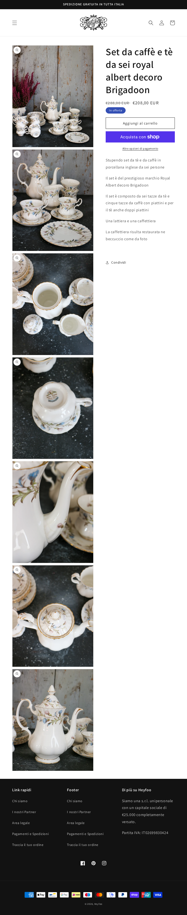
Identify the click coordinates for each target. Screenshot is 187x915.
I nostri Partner (24, 812)
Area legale (21, 823)
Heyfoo (98, 904)
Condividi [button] (118, 262)
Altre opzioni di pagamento (140, 148)
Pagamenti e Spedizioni (30, 834)
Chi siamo (20, 801)
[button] (14, 23)
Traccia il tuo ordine (28, 845)
